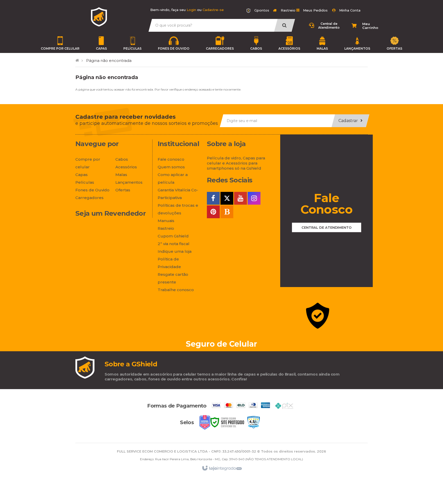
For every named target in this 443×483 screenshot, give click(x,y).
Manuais (166, 220)
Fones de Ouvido (173, 48)
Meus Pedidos (315, 10)
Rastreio (287, 10)
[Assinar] (350, 120)
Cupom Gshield (173, 236)
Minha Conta (349, 10)
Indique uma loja (175, 251)
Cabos (256, 48)
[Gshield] (99, 16)
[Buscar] (284, 25)
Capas (101, 48)
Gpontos (261, 10)
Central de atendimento (326, 227)
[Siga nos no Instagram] (254, 199)
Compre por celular (60, 48)
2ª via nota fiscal (173, 243)
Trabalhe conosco (176, 289)
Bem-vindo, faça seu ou (187, 10)
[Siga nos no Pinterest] (213, 212)
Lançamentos (357, 48)
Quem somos (171, 166)
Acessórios (289, 48)
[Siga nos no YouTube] (240, 199)
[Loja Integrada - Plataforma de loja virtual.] (222, 468)
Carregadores (220, 48)
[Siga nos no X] (226, 199)
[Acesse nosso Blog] (226, 212)
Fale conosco (171, 159)
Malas (322, 48)
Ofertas (394, 48)
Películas (132, 48)
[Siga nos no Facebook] (213, 199)
